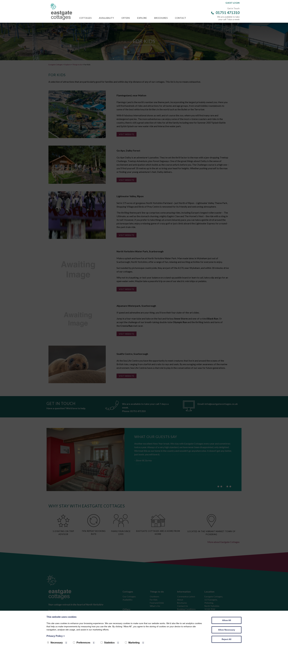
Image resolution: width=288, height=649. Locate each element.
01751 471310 (228, 12)
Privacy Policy (55, 636)
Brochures (161, 18)
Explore (142, 18)
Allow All (226, 620)
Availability (106, 18)
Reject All (226, 639)
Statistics (109, 642)
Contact (180, 18)
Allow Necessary (226, 630)
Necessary (57, 642)
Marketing (134, 642)
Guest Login (232, 3)
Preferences (83, 642)
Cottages (85, 18)
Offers (125, 18)
